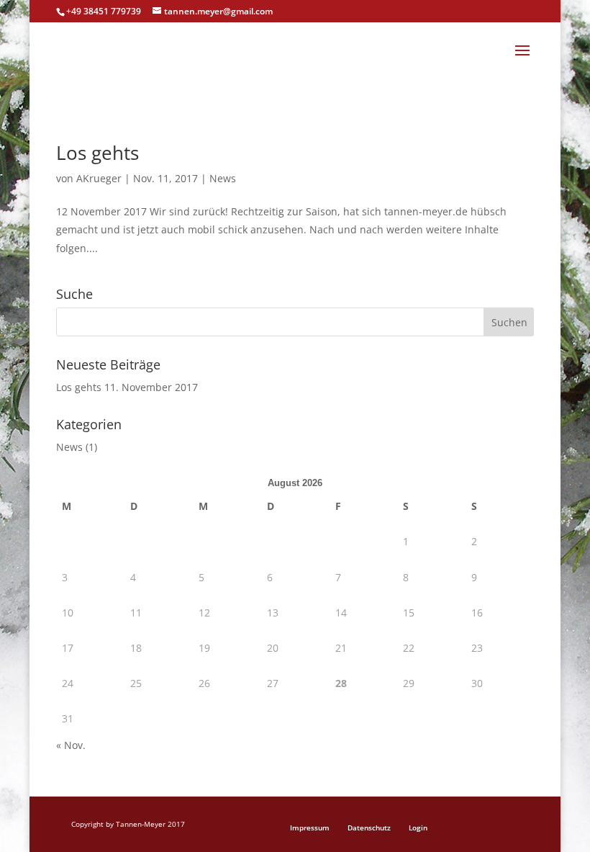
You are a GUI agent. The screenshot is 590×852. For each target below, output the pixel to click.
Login (418, 827)
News (222, 178)
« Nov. (71, 745)
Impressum (310, 827)
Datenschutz (369, 827)
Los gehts (97, 153)
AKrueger (99, 178)
